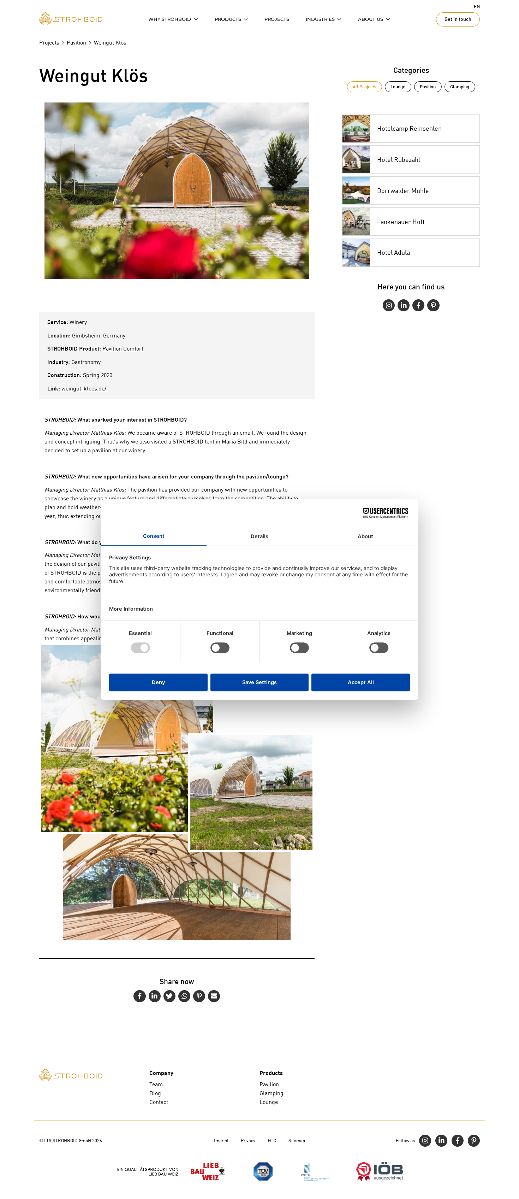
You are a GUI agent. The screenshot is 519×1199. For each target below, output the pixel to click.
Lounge (397, 86)
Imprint (221, 1140)
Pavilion (428, 86)
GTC (272, 1140)
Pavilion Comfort (122, 348)
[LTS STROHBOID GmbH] (70, 18)
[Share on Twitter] (169, 996)
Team (156, 1084)
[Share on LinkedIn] (155, 996)
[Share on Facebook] (139, 996)
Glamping (459, 86)
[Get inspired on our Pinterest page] (433, 305)
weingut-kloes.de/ (84, 388)
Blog (155, 1093)
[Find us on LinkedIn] (404, 305)
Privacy (248, 1140)
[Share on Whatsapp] (184, 996)
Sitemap (296, 1140)
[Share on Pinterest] (199, 996)
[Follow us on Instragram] (389, 305)
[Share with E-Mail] (214, 996)
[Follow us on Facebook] (418, 305)
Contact (158, 1102)
